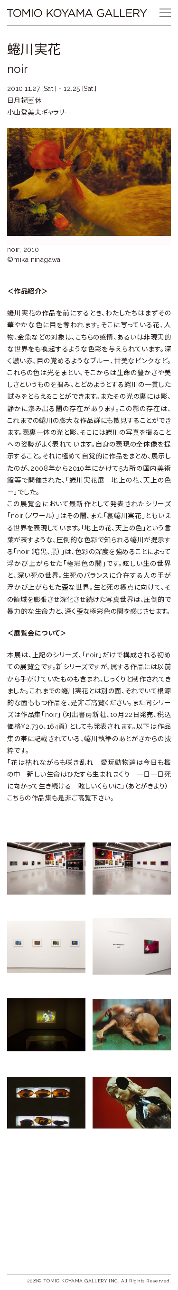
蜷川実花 (34, 49)
